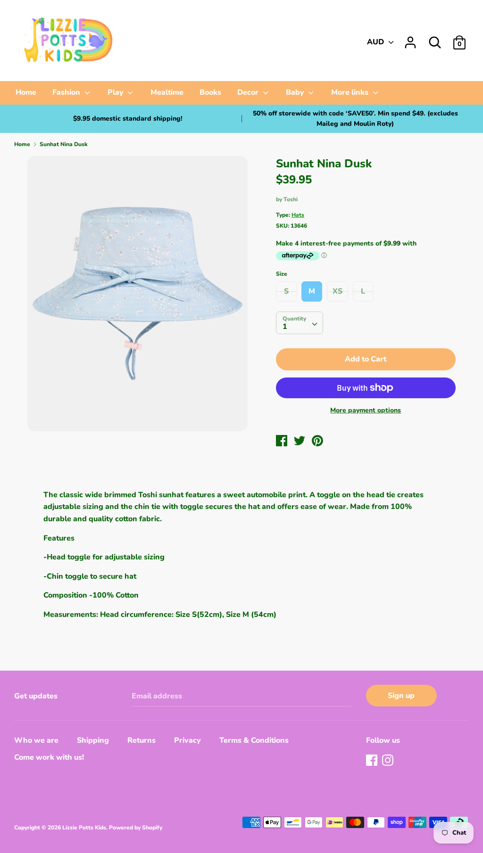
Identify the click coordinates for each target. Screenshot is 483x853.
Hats (297, 215)
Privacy (187, 740)
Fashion (67, 92)
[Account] (410, 38)
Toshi (290, 199)
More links (350, 92)
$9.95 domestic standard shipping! (128, 118)
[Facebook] (372, 761)
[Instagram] (388, 761)
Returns (141, 740)
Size (281, 274)
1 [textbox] (285, 326)
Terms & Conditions (254, 740)
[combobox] (299, 323)
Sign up (401, 695)
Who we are (36, 740)
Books (210, 92)
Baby (296, 92)
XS (337, 291)
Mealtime (166, 92)
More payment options (365, 410)
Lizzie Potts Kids (84, 827)
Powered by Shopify (135, 827)
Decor (248, 92)
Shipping (93, 740)
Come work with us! (49, 757)
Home (26, 92)
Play (116, 92)
